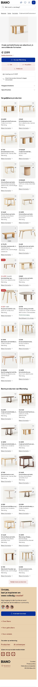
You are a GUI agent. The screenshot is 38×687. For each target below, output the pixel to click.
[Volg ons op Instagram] (3, 654)
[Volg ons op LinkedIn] (13, 654)
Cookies (33, 661)
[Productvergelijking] (21, 2)
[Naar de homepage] (5, 2)
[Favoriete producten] (25, 2)
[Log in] (29, 2)
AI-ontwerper (19, 644)
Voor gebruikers (8, 628)
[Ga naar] (18, 29)
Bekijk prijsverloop (6, 55)
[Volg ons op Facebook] (8, 654)
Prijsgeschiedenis (7, 85)
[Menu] (34, 2)
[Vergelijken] (15, 106)
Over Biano (6, 621)
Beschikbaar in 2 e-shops (26, 318)
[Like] (15, 103)
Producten (5, 644)
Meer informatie (6, 128)
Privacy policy (31, 663)
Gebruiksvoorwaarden (28, 666)
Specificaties (6, 90)
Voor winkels (7, 634)
